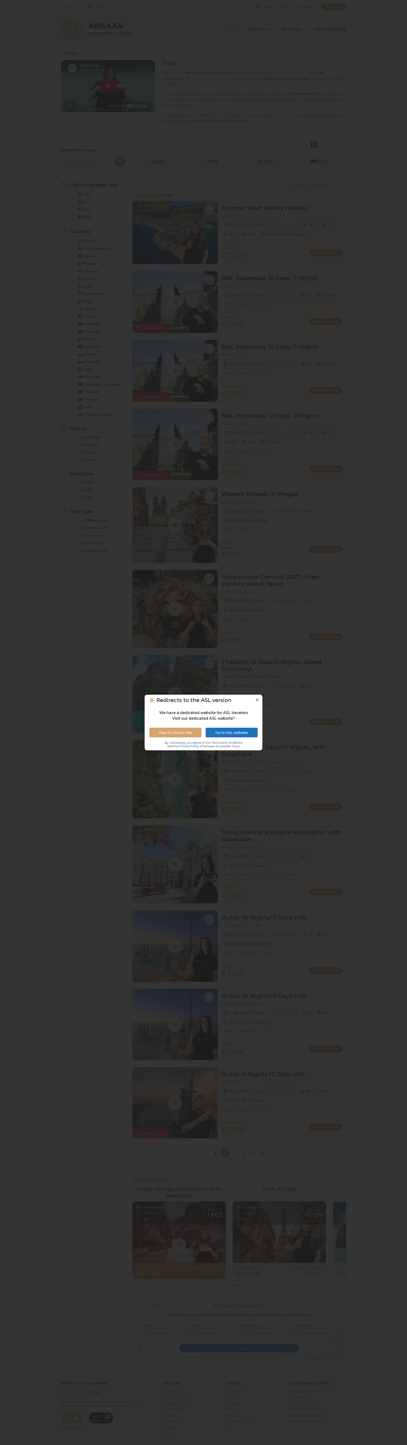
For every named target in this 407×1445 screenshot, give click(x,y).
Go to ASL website (231, 732)
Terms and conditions (227, 742)
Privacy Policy (189, 746)
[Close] (257, 700)
